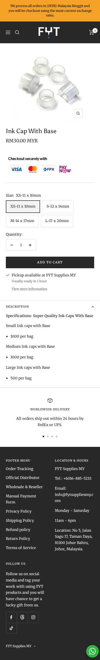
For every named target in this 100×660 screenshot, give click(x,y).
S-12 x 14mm (58, 206)
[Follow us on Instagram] (33, 617)
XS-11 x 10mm (22, 206)
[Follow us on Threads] (22, 617)
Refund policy (18, 529)
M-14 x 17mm (22, 220)
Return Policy (18, 538)
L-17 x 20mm (57, 220)
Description (17, 306)
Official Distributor (23, 477)
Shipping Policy (20, 520)
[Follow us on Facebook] (11, 617)
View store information (29, 289)
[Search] (17, 32)
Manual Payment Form (21, 499)
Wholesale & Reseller (24, 487)
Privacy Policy (19, 511)
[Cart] (91, 32)
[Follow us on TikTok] (11, 628)
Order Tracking (19, 468)
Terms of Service (21, 547)
